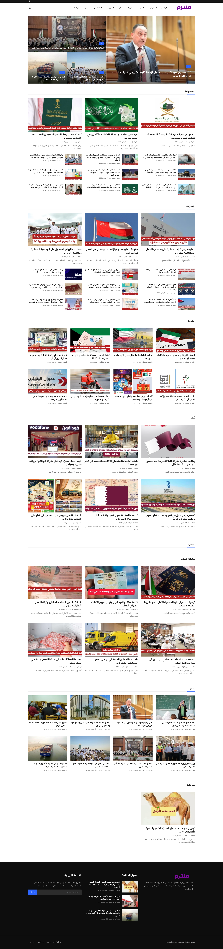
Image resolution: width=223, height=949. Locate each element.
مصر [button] (87, 8)
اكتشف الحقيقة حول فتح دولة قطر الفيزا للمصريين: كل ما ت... (115, 517)
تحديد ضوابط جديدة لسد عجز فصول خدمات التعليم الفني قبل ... (178, 724)
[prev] (110, 49)
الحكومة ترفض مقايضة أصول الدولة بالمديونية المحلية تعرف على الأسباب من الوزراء (103, 913)
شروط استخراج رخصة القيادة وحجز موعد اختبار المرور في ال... (48, 357)
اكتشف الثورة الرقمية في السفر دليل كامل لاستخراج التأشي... (176, 357)
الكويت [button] (130, 8)
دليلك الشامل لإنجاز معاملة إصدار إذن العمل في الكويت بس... (177, 398)
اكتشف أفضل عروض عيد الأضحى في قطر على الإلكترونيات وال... (56, 517)
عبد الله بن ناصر (189, 729)
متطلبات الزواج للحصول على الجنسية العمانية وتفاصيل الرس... (56, 251)
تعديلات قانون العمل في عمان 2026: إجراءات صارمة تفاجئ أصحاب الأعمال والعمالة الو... (161, 287)
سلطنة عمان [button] (98, 8)
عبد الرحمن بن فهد (188, 609)
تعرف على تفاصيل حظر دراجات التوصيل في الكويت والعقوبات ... (90, 398)
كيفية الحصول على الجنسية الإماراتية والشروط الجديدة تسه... (169, 604)
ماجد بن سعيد (190, 256)
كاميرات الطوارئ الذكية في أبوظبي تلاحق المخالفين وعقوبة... (116, 661)
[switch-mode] (30, 1)
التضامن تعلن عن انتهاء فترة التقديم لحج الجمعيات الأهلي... (91, 765)
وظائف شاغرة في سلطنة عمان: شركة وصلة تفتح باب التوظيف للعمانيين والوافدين (46, 271)
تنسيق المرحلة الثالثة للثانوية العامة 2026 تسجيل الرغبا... (48, 724)
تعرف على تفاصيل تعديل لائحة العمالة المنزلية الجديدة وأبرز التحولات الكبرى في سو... (45, 171)
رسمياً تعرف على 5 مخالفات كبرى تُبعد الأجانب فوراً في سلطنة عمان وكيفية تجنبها (160, 301)
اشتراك (32, 892)
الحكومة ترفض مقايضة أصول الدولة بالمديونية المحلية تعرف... (50, 765)
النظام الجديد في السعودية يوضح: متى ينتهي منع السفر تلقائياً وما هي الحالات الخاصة (159, 186)
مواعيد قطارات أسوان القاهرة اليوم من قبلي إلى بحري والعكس (104, 897)
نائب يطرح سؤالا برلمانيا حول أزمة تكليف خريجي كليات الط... (134, 724)
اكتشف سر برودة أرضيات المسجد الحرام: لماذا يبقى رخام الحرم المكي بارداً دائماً (160, 171)
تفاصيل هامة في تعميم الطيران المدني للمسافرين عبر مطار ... (50, 398)
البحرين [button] (111, 8)
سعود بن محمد (189, 142)
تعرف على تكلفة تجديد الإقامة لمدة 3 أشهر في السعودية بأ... (112, 136)
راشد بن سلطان (190, 362)
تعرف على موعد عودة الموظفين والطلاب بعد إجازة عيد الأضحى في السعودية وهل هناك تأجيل (102, 157)
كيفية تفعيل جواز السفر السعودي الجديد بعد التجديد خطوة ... (56, 136)
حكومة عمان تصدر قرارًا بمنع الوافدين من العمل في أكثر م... (112, 251)
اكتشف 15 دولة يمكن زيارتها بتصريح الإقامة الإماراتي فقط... (114, 604)
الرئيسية (163, 8)
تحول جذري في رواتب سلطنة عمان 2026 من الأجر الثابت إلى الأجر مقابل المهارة (102, 271)
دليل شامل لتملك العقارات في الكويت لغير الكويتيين (133, 357)
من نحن (31, 942)
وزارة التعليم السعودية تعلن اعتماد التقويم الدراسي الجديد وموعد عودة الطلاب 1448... (46, 156)
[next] (190, 49)
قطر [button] (120, 8)
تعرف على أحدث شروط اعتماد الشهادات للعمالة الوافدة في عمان (161, 271)
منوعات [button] (77, 8)
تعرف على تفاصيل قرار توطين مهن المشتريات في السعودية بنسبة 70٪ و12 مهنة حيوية (46, 186)
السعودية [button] (153, 8)
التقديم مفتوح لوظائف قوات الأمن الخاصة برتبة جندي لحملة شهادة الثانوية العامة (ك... (103, 186)
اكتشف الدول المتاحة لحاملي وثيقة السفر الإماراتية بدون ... (58, 604)
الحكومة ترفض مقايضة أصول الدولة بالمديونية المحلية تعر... (48, 78)
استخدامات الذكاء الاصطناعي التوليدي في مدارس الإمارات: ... (172, 661)
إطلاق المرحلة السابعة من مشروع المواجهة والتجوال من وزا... (90, 724)
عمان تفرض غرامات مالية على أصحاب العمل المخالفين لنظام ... (170, 251)
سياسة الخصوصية (53, 942)
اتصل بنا (40, 942)
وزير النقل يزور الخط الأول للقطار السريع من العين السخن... (175, 765)
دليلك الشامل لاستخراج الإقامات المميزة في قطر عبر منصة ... (111, 462)
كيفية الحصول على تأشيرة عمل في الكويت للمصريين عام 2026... (91, 357)
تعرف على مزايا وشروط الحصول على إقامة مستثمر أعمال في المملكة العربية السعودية (159, 156)
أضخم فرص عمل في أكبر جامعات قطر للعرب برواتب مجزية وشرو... (170, 517)
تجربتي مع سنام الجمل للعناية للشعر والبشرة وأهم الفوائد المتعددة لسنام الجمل (104, 884)
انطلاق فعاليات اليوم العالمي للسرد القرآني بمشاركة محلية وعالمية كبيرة (67, 47)
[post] (150, 50)
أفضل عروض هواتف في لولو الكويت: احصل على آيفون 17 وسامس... (133, 398)
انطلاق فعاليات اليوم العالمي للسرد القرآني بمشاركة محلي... (133, 765)
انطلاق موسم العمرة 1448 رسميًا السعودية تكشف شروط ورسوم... (171, 136)
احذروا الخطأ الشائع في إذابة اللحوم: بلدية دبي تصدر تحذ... (56, 661)
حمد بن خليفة (190, 468)
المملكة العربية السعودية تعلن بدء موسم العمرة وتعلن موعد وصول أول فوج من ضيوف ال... (104, 172)
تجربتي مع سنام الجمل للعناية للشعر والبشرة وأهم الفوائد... (170, 830)
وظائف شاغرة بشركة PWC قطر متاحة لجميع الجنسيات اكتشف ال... (170, 462)
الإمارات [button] (141, 8)
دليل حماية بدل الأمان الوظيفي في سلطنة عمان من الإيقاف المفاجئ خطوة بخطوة (104, 301)
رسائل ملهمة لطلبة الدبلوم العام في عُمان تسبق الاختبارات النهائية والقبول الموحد (104, 286)
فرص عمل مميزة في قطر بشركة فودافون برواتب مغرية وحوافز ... (55, 462)
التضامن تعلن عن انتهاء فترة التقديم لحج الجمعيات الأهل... (88, 78)
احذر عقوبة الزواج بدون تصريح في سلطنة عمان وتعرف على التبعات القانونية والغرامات (46, 301)
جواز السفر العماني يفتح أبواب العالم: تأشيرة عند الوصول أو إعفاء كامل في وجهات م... (46, 286)
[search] (30, 8)
